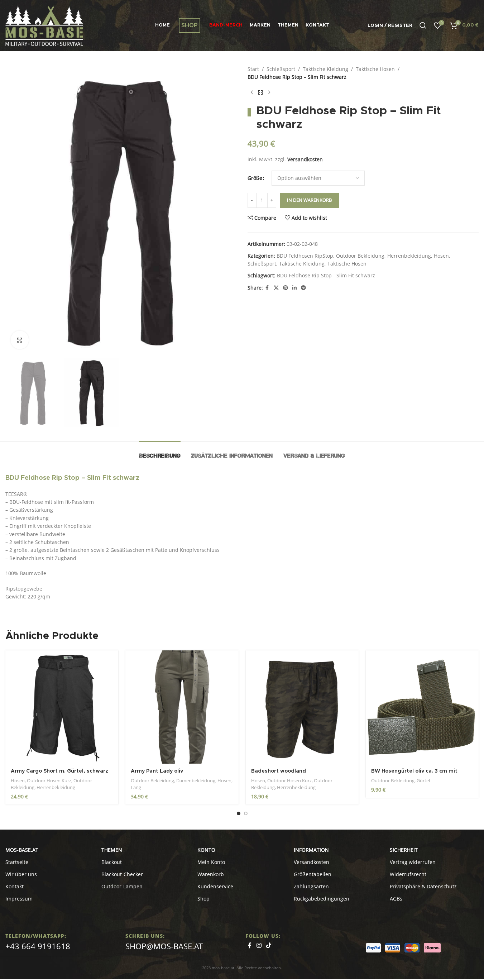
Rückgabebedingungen (321, 898)
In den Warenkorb (309, 200)
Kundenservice (215, 886)
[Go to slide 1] (238, 813)
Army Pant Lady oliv (157, 771)
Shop (203, 898)
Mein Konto (211, 862)
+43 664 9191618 (37, 946)
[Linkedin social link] (294, 288)
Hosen (441, 255)
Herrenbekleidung (409, 255)
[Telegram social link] (303, 288)
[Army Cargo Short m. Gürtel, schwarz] (61, 706)
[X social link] (276, 288)
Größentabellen (312, 874)
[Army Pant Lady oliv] (181, 706)
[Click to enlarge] (20, 340)
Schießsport (281, 69)
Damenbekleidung (195, 780)
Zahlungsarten (311, 886)
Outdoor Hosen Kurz (49, 780)
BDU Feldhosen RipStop (305, 255)
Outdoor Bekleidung (360, 255)
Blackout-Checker (122, 874)
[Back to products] (260, 93)
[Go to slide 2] (246, 813)
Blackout (111, 862)
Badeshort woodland (278, 771)
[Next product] (269, 93)
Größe (255, 178)
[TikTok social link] (269, 945)
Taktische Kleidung (325, 69)
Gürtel (423, 780)
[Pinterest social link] (285, 288)
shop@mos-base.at (164, 946)
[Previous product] (252, 93)
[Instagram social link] (259, 945)
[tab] (160, 452)
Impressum (19, 898)
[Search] (423, 25)
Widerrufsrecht (408, 874)
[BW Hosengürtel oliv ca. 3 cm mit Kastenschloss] (422, 706)
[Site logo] (44, 25)
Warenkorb (210, 874)
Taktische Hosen (375, 69)
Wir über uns (21, 874)
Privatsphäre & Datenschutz (423, 886)
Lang (136, 787)
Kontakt (14, 886)
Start (253, 69)
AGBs (396, 898)
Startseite (16, 862)
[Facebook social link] (267, 288)
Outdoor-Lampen (122, 886)
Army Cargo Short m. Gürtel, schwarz (59, 771)
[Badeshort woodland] (302, 706)
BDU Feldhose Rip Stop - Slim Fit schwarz (326, 275)
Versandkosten (305, 159)
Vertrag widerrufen (413, 862)
